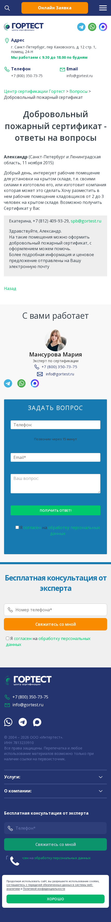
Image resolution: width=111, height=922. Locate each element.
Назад (10, 288)
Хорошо (55, 898)
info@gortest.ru (80, 75)
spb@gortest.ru (86, 221)
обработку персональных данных (62, 858)
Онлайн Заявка (55, 8)
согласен (32, 527)
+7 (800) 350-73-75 (27, 75)
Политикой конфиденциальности (44, 888)
